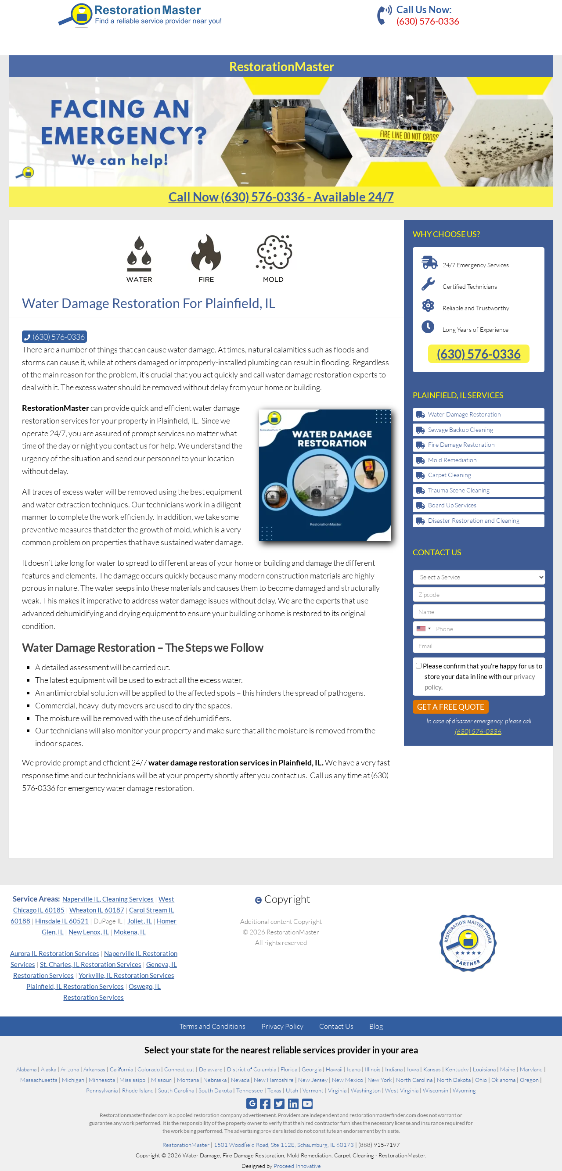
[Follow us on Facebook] (265, 1103)
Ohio (481, 1079)
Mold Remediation (452, 459)
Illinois (373, 1069)
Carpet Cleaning (449, 474)
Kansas (432, 1069)
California (121, 1069)
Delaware (211, 1069)
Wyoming (464, 1090)
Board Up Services (452, 505)
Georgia (311, 1069)
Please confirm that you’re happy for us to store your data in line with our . (482, 676)
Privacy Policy (282, 1026)
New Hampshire (274, 1079)
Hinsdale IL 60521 (62, 921)
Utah (292, 1090)
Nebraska (215, 1079)
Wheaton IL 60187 (96, 910)
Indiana (394, 1069)
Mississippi (133, 1079)
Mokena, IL (130, 932)
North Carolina (414, 1079)
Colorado (148, 1069)
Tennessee (249, 1090)
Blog (376, 1026)
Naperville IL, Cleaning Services (108, 899)
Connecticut (179, 1069)
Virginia (337, 1090)
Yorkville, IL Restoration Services (126, 975)
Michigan (73, 1079)
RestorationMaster (185, 1144)
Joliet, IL (139, 921)
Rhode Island (138, 1090)
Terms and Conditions (212, 1026)
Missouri (162, 1079)
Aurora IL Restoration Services (54, 953)
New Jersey (313, 1079)
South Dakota (215, 1090)
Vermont (313, 1090)
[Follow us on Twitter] (279, 1103)
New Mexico (347, 1079)
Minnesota (102, 1079)
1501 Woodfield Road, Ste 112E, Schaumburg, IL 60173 (284, 1144)
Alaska (48, 1069)
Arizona (70, 1069)
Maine (507, 1069)
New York (379, 1079)
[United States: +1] (423, 628)
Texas (274, 1090)
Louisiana (484, 1069)
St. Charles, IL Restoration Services (90, 964)
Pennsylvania (102, 1090)
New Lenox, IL (88, 932)
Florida (289, 1069)
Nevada (240, 1079)
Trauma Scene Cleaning (459, 490)
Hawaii (334, 1069)
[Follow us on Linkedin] (293, 1103)
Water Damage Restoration (464, 414)
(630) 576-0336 (427, 20)
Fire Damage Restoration (461, 444)
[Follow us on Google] (251, 1103)
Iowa (413, 1069)
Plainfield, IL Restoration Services (75, 986)
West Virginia (401, 1090)
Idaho (353, 1069)
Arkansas (94, 1069)
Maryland (531, 1069)
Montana (188, 1079)
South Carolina (176, 1090)
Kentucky (456, 1069)
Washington (366, 1090)
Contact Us (336, 1026)
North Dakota (454, 1079)
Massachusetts (39, 1079)
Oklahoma (503, 1079)
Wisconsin (435, 1090)
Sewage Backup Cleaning (460, 429)
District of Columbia (251, 1069)
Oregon (529, 1079)
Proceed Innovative (297, 1165)
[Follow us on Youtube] (307, 1103)
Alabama (26, 1069)
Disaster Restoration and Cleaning (473, 520)
